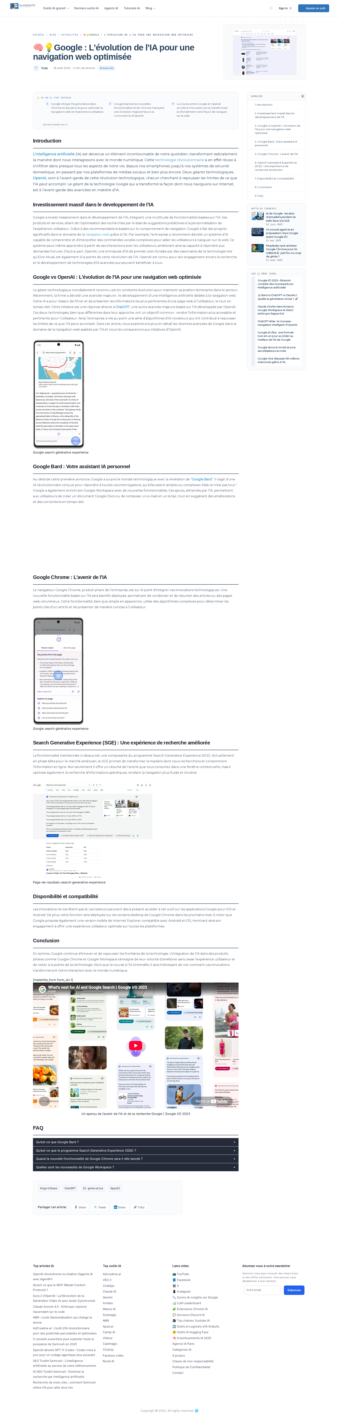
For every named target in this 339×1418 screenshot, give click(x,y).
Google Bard (202, 479)
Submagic (110, 1315)
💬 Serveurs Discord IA (188, 1315)
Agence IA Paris (183, 1344)
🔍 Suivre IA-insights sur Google (195, 1297)
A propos (178, 1355)
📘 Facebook (181, 1280)
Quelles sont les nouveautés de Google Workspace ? (75, 1167)
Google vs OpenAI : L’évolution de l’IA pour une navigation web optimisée (277, 129)
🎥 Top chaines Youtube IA (191, 1320)
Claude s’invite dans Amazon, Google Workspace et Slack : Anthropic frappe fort (276, 310)
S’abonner (294, 1290)
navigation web (97, 234)
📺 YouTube (180, 1274)
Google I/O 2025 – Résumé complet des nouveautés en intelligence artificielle (275, 284)
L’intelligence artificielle (54, 154)
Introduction (264, 104)
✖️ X (175, 1286)
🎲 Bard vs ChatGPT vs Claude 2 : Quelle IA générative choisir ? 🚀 (278, 297)
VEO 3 (107, 1280)
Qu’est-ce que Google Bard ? (57, 1142)
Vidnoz (107, 1338)
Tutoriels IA (132, 8)
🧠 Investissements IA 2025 (191, 1338)
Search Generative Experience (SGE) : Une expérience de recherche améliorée (276, 166)
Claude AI (109, 1291)
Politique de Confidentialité (191, 1367)
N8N (106, 1320)
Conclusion (265, 187)
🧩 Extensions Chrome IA (190, 1309)
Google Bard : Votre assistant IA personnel (276, 143)
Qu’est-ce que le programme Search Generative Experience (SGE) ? (86, 1150)
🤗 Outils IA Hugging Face (190, 1332)
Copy (141, 1207)
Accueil (39, 34)
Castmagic (110, 1344)
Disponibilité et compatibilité (275, 178)
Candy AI (109, 1332)
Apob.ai (108, 1326)
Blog (149, 8)
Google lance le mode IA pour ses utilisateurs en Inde (277, 349)
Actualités (69, 34)
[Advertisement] (136, 538)
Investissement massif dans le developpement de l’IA (274, 115)
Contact (177, 1373)
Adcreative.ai (112, 1274)
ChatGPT (123, 307)
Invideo (108, 1303)
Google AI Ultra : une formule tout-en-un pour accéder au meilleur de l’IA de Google (276, 336)
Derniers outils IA (86, 8)
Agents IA (111, 8)
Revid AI (108, 1361)
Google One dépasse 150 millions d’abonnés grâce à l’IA (278, 360)
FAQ (260, 195)
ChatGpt (108, 1286)
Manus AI (109, 1309)
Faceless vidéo (113, 1355)
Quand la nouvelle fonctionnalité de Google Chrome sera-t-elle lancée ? (89, 1159)
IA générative (93, 1188)
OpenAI (39, 178)
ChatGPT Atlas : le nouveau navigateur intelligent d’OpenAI (277, 323)
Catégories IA (181, 1349)
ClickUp (108, 1349)
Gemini (108, 1297)
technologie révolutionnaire (179, 160)
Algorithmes (48, 1188)
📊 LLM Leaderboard (186, 1303)
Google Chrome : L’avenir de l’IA (277, 153)
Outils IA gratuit (54, 8)
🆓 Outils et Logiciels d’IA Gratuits (195, 1326)
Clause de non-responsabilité (193, 1361)
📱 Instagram (181, 1291)
